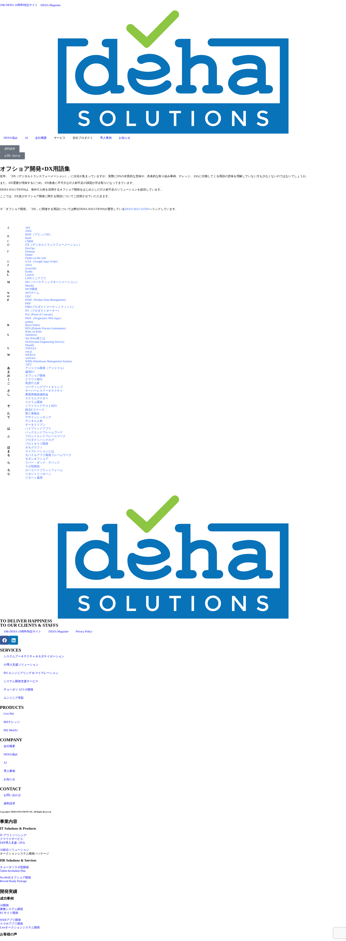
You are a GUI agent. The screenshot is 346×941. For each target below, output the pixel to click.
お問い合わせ (12, 795)
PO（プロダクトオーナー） (43, 310)
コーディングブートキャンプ (44, 386)
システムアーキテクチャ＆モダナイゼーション (34, 656)
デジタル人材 (34, 420)
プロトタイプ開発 (36, 443)
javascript (30, 268)
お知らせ (124, 137)
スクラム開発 (34, 402)
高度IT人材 (32, 383)
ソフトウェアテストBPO (41, 405)
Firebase (30, 251)
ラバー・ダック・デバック (42, 462)
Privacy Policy (84, 631)
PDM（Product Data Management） (46, 299)
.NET (28, 364)
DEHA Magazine (58, 631)
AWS (28, 231)
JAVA (28, 265)
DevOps (30, 248)
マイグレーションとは (39, 451)
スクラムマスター (36, 398)
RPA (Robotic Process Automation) (45, 328)
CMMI (29, 241)
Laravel (29, 274)
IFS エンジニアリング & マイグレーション (31, 672)
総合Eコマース (34, 409)
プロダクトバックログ (39, 439)
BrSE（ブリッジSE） (38, 234)
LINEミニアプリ (35, 278)
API (27, 227)
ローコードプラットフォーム (44, 470)
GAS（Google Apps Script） (42, 261)
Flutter (29, 254)
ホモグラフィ (34, 447)
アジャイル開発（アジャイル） (45, 367)
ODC (28, 296)
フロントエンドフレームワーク (45, 436)
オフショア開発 (35, 375)
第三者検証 (32, 413)
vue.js (28, 351)
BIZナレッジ (12, 721)
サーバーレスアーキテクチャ (44, 390)
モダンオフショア (36, 458)
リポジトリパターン (38, 473)
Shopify (29, 345)
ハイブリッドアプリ (38, 428)
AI (26, 137)
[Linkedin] (13, 640)
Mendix (29, 285)
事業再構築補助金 (36, 394)
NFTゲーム (32, 292)
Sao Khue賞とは (35, 338)
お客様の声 (8, 934)
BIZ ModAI (10, 730)
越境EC (30, 371)
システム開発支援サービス (21, 681)
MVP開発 (31, 289)
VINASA (30, 348)
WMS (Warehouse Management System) (48, 361)
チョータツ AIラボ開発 (18, 689)
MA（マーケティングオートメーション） (52, 282)
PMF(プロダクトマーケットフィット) (49, 306)
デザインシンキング (38, 417)
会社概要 (41, 137)
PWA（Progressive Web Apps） (44, 318)
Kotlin (28, 271)
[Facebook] (4, 640)
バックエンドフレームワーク (44, 432)
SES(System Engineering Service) (44, 341)
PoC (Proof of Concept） (39, 314)
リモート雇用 (34, 477)
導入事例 (106, 137)
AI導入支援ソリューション (21, 664)
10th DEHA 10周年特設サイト (22, 631)
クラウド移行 (34, 379)
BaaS (28, 238)
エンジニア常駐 (14, 697)
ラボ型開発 (32, 466)
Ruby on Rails (33, 331)
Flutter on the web (35, 258)
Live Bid (9, 713)
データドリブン (35, 424)
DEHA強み (11, 137)
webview (30, 358)
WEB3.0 (30, 354)
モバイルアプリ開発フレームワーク (48, 455)
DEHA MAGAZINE (137, 209)
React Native (32, 325)
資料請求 (9, 803)
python (29, 321)
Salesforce (31, 334)
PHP (28, 303)
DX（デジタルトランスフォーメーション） (53, 244)
